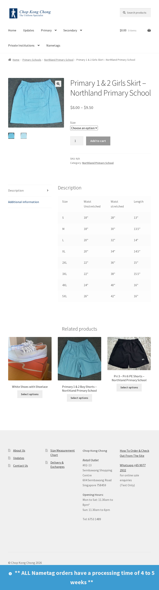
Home (12, 30)
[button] (58, 84)
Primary (46, 30)
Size (73, 122)
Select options (30, 394)
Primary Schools (31, 59)
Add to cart (98, 141)
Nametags (53, 45)
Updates (28, 30)
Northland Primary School (58, 59)
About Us (19, 450)
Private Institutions (21, 45)
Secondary (70, 30)
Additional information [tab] (23, 202)
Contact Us (20, 465)
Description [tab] (16, 190)
